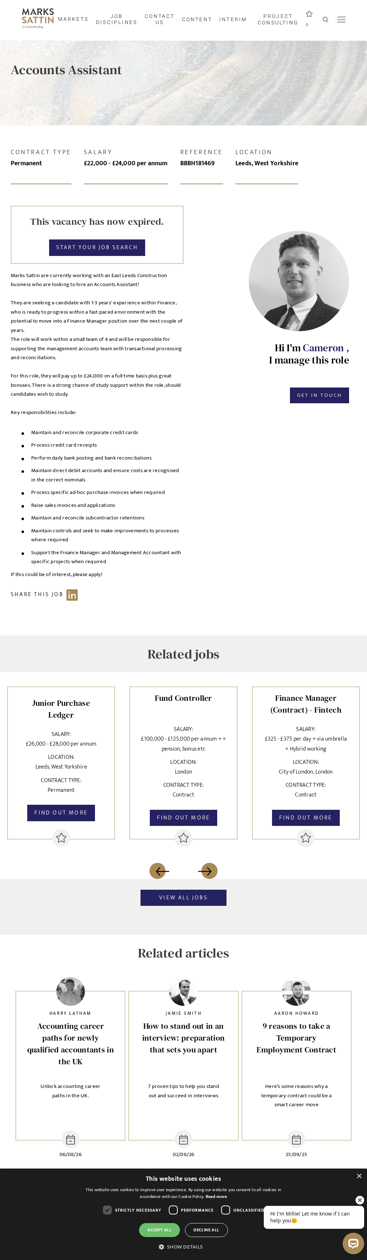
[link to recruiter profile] (70, 993)
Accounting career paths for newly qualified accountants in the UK (70, 1044)
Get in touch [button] (319, 395)
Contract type (41, 152)
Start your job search (97, 247)
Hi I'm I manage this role (309, 354)
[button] (183, 1247)
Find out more (61, 813)
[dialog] (183, 1214)
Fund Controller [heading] (183, 698)
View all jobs (183, 898)
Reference (201, 152)
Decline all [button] (206, 1229)
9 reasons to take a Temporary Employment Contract (296, 1038)
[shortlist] (61, 838)
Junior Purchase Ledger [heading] (61, 709)
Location (254, 152)
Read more (216, 1196)
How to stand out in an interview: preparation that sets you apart (183, 1038)
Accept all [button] (159, 1229)
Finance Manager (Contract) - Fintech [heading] (306, 704)
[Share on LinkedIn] (48, 594)
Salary (98, 152)
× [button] (359, 1176)
